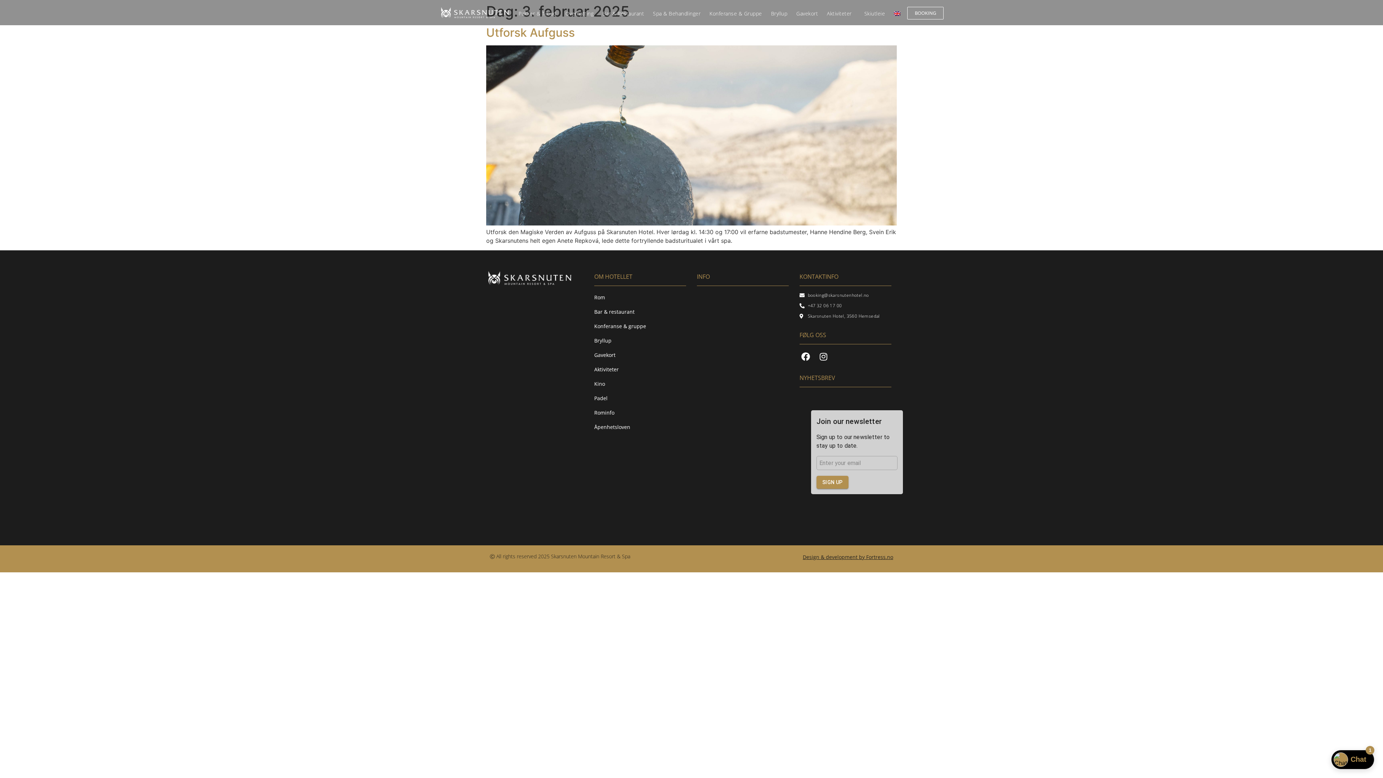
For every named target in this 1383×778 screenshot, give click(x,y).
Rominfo (604, 412)
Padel (601, 398)
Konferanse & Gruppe (736, 13)
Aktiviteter (839, 13)
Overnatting (579, 13)
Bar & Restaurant (623, 13)
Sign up (832, 482)
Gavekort (807, 13)
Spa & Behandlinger (677, 13)
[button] (848, 557)
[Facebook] (806, 356)
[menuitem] (897, 13)
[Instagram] (824, 356)
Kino (599, 383)
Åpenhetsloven (612, 427)
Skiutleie (874, 13)
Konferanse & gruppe (620, 326)
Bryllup (779, 13)
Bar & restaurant (614, 311)
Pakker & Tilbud (537, 13)
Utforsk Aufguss (530, 33)
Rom (599, 297)
